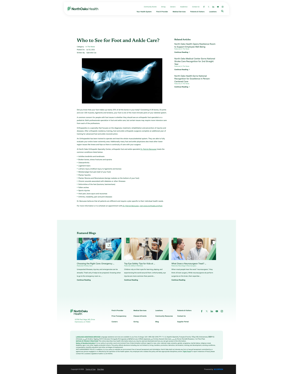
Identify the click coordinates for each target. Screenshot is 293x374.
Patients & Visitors (184, 310)
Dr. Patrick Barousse (148, 149)
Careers (115, 321)
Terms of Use (91, 369)
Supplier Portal (183, 321)
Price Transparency (119, 316)
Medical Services (139, 310)
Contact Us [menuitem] (195, 7)
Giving (135, 321)
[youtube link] (218, 7)
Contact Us (181, 316)
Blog (157, 321)
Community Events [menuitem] (150, 7)
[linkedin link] (213, 7)
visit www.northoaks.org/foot (151, 206)
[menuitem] (144, 12)
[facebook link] (204, 7)
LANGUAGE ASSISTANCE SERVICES (88, 337)
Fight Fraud (187, 351)
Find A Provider (117, 310)
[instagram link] (222, 7)
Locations (159, 310)
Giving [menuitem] (163, 7)
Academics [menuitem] (183, 7)
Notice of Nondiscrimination (85, 343)
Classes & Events (139, 316)
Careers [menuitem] (172, 7)
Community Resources (164, 316)
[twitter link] (208, 7)
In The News (90, 47)
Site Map (100, 369)
